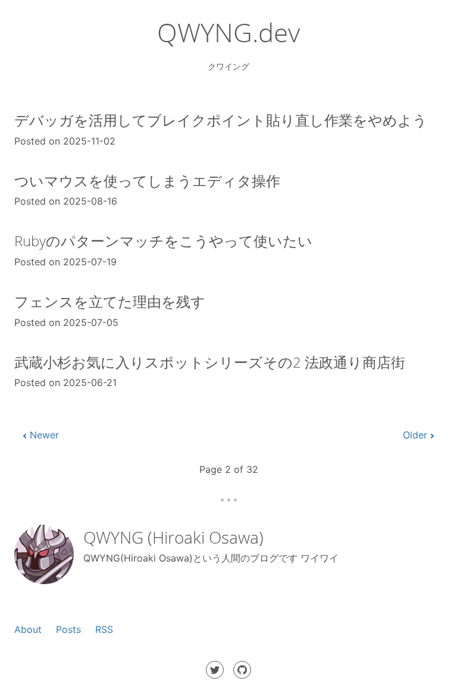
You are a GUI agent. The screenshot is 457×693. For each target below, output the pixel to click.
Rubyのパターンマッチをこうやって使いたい (163, 240)
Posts (68, 629)
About (28, 629)
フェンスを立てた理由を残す (109, 301)
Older (415, 435)
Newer (44, 435)
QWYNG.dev (228, 32)
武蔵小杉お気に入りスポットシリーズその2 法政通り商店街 (209, 362)
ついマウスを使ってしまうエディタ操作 (147, 180)
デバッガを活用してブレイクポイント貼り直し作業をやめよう (220, 120)
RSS (104, 629)
